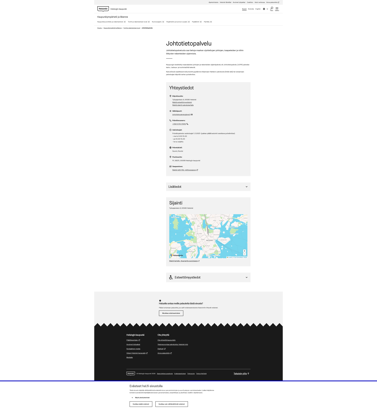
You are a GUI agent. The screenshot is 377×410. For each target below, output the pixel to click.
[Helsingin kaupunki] (130, 373)
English (258, 9)
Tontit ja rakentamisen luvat (131, 28)
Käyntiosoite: (177, 96)
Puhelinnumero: (178, 120)
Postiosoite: (177, 157)
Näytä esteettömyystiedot (182, 102)
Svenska (251, 9)
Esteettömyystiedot (187, 277)
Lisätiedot (174, 187)
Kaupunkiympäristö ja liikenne (113, 28)
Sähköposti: (177, 111)
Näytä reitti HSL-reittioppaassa (185, 170)
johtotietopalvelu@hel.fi (182, 114)
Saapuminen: (177, 166)
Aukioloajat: (177, 130)
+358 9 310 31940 (180, 124)
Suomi (244, 9)
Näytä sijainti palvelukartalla (183, 105)
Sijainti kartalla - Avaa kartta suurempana (183, 261)
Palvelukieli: (177, 147)
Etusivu (99, 28)
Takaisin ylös (240, 373)
